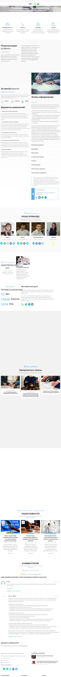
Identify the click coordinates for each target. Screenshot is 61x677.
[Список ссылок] (15, 658)
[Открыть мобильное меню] (1, 4)
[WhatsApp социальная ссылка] (30, 1)
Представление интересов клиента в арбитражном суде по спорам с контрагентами (30, 395)
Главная (11, 10)
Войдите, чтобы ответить (14, 591)
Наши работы (9, 664)
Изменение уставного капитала (30, 10)
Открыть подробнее (19, 377)
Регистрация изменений (18, 10)
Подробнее (10, 553)
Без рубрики (10, 533)
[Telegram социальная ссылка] (35, 1)
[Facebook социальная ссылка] (26, 1)
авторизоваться (24, 645)
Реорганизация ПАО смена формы (45, 655)
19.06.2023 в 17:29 (56, 581)
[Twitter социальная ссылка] (28, 1)
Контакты (3, 664)
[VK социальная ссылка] (33, 1)
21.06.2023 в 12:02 (56, 596)
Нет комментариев (45, 657)
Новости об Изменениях (51, 533)
